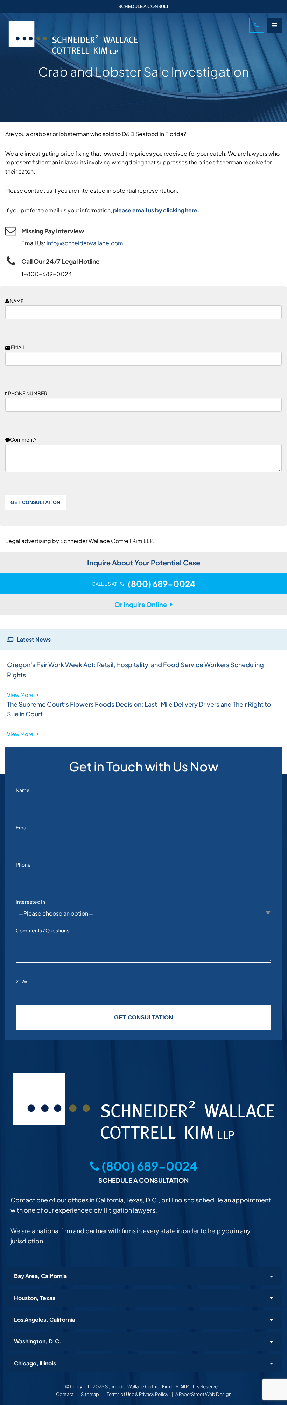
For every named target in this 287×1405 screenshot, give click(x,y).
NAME (16, 301)
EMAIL (17, 347)
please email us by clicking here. (156, 210)
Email (22, 827)
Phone (23, 864)
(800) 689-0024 (148, 1165)
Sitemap (90, 1394)
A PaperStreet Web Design (203, 1394)
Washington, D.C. (37, 1341)
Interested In (30, 901)
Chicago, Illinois (35, 1363)
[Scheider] (125, 37)
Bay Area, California (40, 1275)
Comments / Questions (42, 930)
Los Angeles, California (44, 1319)
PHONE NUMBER (27, 393)
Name (23, 790)
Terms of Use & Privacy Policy (137, 1394)
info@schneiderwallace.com (85, 243)
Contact (65, 1394)
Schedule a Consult (143, 6)
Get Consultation (35, 502)
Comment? (23, 439)
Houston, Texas (34, 1297)
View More (20, 694)
